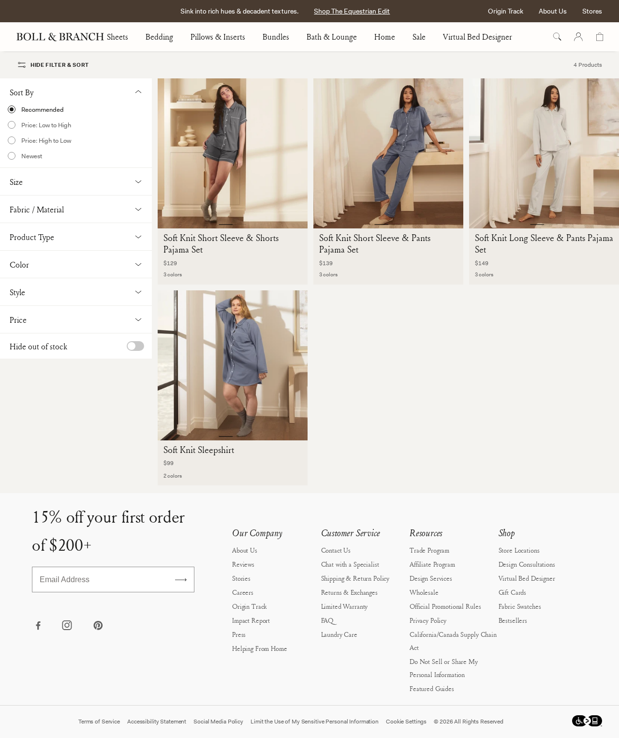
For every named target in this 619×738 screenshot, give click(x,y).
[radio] (76, 109)
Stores (592, 11)
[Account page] (578, 37)
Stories (241, 578)
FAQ (327, 620)
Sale (419, 36)
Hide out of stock (38, 346)
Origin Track (505, 11)
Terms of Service (99, 721)
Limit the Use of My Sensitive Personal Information (315, 721)
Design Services (431, 578)
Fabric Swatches (520, 606)
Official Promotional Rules (445, 606)
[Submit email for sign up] (181, 580)
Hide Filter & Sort (59, 64)
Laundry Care (339, 634)
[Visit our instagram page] (68, 626)
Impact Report (251, 620)
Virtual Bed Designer (477, 36)
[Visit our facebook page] (38, 626)
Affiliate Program (432, 564)
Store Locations (519, 550)
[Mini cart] (599, 37)
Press (239, 634)
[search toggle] (557, 37)
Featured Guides (432, 688)
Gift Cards (513, 592)
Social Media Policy (218, 721)
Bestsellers (513, 620)
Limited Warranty (344, 606)
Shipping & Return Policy (355, 578)
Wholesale (424, 592)
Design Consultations (527, 564)
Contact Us (336, 550)
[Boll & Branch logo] (66, 36)
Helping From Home (259, 648)
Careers (242, 592)
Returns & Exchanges (349, 592)
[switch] (135, 346)
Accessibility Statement (156, 721)
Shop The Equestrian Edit (352, 11)
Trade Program (429, 550)
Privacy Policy (428, 620)
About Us (553, 11)
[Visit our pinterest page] (97, 626)
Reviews (243, 564)
